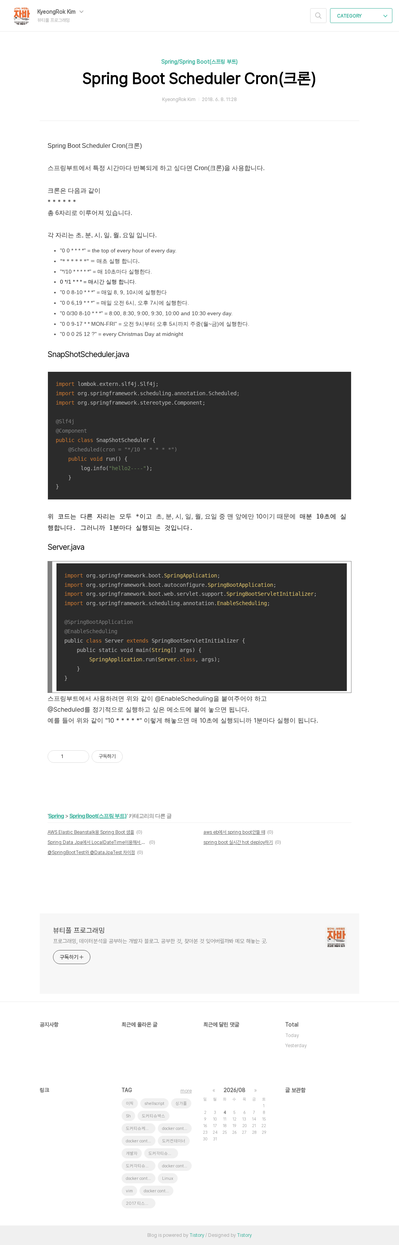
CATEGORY (350, 16)
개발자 (132, 1153)
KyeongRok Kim (57, 12)
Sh (128, 1116)
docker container (158, 1190)
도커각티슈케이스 (140, 1166)
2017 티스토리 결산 (140, 1203)
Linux (167, 1178)
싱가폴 (181, 1103)
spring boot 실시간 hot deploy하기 (238, 842)
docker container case (140, 1178)
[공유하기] (71, 756)
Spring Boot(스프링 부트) (98, 815)
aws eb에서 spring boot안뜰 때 (234, 832)
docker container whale (177, 1166)
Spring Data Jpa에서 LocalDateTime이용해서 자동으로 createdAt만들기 (97, 842)
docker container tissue (140, 1141)
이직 (130, 1103)
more (186, 1091)
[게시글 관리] (80, 756)
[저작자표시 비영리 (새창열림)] (130, 756)
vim (129, 1190)
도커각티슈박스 (162, 1153)
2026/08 (234, 1090)
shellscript (154, 1103)
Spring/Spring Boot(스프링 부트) (199, 62)
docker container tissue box (177, 1128)
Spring (56, 815)
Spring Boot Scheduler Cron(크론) (199, 78)
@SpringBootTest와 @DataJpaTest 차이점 (91, 852)
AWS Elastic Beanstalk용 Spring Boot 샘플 (91, 832)
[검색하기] (318, 16)
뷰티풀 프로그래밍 (79, 930)
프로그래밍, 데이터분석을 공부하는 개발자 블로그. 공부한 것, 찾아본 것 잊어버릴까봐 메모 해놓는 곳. (160, 941)
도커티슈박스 (153, 1116)
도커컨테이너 (173, 1141)
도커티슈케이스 (139, 1128)
